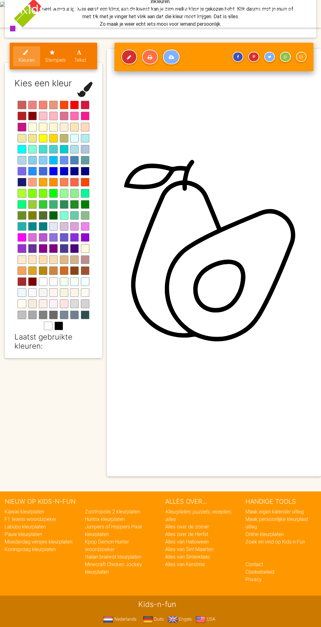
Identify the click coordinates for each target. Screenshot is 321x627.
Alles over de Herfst (186, 534)
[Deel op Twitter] (269, 57)
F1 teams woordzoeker (30, 519)
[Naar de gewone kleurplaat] (129, 57)
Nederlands (125, 619)
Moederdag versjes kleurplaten (38, 542)
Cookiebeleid (259, 572)
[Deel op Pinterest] (253, 57)
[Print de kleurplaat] (150, 57)
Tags (286, 10)
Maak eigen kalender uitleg (274, 511)
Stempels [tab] (55, 60)
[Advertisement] (214, 426)
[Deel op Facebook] (238, 57)
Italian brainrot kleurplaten (113, 557)
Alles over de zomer (187, 526)
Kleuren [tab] (26, 60)
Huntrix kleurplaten (105, 519)
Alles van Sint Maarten (189, 549)
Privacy (253, 579)
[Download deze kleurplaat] (171, 57)
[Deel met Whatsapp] (285, 57)
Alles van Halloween (187, 542)
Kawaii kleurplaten (24, 511)
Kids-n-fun (51, 9)
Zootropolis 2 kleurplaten (112, 511)
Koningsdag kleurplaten (30, 549)
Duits (158, 619)
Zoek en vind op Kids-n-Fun (275, 542)
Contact (254, 564)
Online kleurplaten (264, 534)
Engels (185, 619)
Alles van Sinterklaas (187, 557)
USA (210, 619)
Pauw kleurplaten (23, 534)
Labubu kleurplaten (25, 526)
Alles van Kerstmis (185, 564)
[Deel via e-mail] (301, 57)
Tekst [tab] (80, 60)
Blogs (129, 10)
